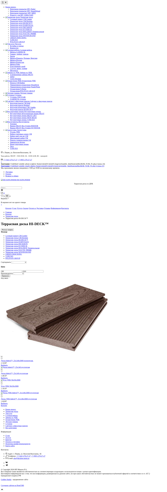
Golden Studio (6, 479)
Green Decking (15, 79)
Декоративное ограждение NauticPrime (25, 87)
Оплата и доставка (12, 442)
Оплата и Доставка (36, 208)
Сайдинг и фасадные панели (16, 426)
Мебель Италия (16, 60)
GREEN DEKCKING (18, 38)
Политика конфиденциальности (17, 444)
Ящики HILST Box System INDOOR (24, 126)
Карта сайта (10, 446)
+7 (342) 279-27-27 (10, 160)
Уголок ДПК (15, 132)
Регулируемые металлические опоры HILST (27, 114)
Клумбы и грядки (17, 46)
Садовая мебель (11, 416)
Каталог (8, 208)
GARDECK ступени (18, 99)
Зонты (12, 56)
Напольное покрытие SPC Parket (22, 9)
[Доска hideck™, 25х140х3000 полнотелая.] (58, 354)
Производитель (7, 274)
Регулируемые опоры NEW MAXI (23, 118)
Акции (25, 208)
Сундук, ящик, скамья (18, 68)
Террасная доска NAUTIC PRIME (23, 34)
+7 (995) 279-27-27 (25, 160)
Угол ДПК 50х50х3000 (10, 386)
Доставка (9, 172)
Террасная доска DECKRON (21, 27)
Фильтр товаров (7, 230)
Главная (8, 212)
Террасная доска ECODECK (21, 30)
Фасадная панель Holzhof (20, 105)
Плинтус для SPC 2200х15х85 (21, 15)
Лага (12, 146)
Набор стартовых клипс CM (21, 134)
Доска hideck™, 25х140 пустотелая (14, 373)
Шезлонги (14, 71)
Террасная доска (11, 216)
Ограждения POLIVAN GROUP (22, 91)
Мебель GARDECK (17, 52)
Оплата (8, 174)
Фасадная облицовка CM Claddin (23, 107)
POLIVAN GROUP (17, 42)
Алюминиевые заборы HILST (21, 75)
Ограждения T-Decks (18, 89)
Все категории (11, 428)
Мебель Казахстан (17, 62)
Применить (5, 276)
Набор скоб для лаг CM (19, 136)
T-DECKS (14, 40)
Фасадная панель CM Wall (20, 103)
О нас (14, 208)
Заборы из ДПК (11, 418)
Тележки (13, 124)
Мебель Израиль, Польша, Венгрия (23, 58)
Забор (12, 77)
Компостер (14, 48)
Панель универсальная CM (20, 140)
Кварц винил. (10, 409)
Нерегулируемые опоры (19, 144)
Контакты (65, 208)
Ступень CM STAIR (18, 97)
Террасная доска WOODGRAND (23, 36)
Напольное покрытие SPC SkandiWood (25, 11)
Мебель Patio (15, 64)
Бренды (8, 440)
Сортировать (6, 262)
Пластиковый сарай (17, 66)
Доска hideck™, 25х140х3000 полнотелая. (17, 361)
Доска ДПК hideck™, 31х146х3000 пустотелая (19, 399)
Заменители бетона (17, 142)
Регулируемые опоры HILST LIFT (23, 116)
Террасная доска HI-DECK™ (21, 23)
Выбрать (4, 365)
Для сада (8, 413)
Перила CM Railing (17, 83)
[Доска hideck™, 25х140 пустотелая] (15, 367)
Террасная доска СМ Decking (21, 21)
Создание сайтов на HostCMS (12, 485)
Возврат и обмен (11, 176)
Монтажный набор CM (19, 138)
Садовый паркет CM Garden (21, 19)
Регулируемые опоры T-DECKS (22, 120)
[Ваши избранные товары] (2, 196)
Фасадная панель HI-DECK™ (21, 109)
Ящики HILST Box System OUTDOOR (25, 128)
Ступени (8, 424)
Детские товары (11, 422)
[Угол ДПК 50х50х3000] (10, 380)
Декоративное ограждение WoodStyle (24, 85)
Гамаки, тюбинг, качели (19, 54)
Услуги (19, 208)
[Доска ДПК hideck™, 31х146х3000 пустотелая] (20, 393)
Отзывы (47, 208)
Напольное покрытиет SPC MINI (23, 13)
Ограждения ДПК (12, 420)
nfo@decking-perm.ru (21, 458)
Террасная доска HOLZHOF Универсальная (27, 32)
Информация (56, 208)
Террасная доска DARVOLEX (21, 25)
